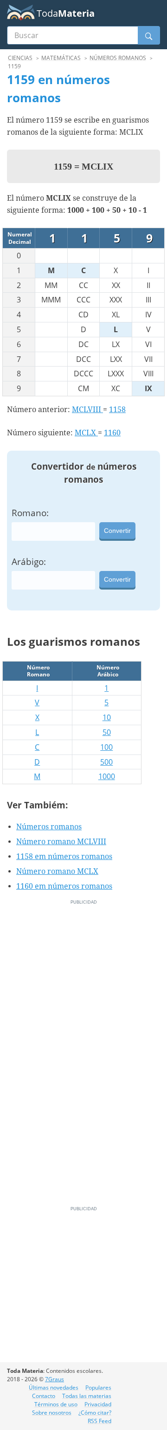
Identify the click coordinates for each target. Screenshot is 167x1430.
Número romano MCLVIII (61, 841)
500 (106, 762)
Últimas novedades (53, 1387)
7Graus (54, 1379)
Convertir (117, 530)
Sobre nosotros (51, 1413)
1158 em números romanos (64, 856)
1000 (106, 776)
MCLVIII (87, 409)
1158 (117, 409)
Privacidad (97, 1404)
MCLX (86, 432)
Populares (98, 1387)
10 (107, 717)
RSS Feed (99, 1421)
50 (107, 732)
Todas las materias (86, 1396)
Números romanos (49, 826)
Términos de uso (55, 1404)
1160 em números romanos (64, 886)
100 (106, 747)
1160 (112, 432)
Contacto (43, 1396)
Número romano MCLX (57, 871)
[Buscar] (149, 35)
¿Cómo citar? (94, 1413)
